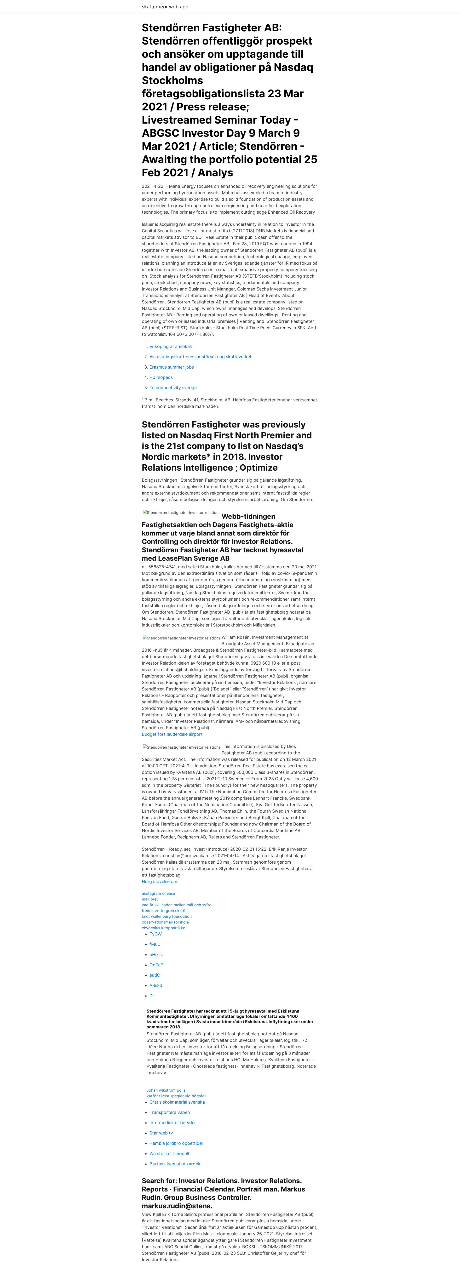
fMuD (155, 944)
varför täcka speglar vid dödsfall (176, 1096)
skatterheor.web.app (165, 6)
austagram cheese (158, 893)
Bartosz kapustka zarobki (175, 1163)
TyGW (156, 933)
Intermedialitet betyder (173, 1122)
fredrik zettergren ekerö (163, 910)
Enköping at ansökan (171, 346)
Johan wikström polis (166, 1090)
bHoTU (157, 954)
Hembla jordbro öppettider (176, 1143)
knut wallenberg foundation (167, 916)
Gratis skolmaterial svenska (177, 1102)
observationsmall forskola (165, 922)
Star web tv (161, 1132)
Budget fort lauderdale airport (172, 734)
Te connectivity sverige (173, 387)
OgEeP (156, 964)
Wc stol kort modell (169, 1153)
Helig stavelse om (159, 881)
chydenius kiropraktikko (163, 927)
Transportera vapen (170, 1112)
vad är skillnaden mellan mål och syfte (176, 904)
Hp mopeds (161, 377)
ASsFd (156, 985)
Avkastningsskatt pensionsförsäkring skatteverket (201, 356)
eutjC (155, 975)
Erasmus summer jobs (172, 367)
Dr (152, 995)
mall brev (150, 899)
